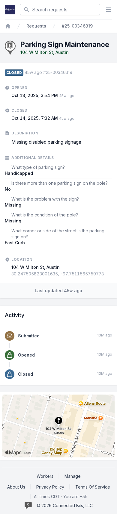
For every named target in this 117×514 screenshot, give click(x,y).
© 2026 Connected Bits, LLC (65, 505)
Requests (36, 25)
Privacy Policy (50, 486)
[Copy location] (107, 274)
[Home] (8, 26)
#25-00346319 (77, 25)
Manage (72, 476)
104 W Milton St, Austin (44, 52)
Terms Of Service (92, 486)
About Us (16, 486)
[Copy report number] (75, 72)
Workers (45, 476)
